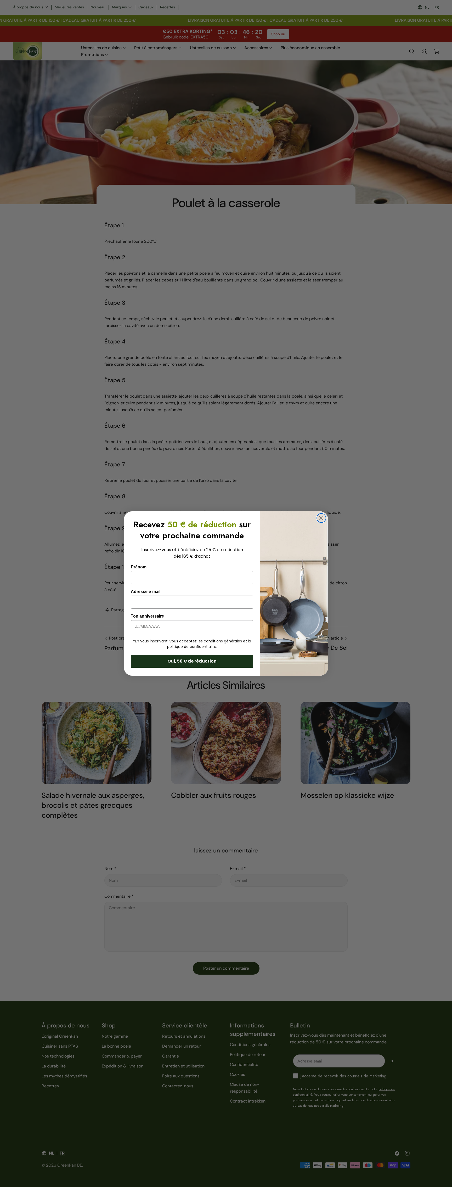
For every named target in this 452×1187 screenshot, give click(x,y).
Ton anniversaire (147, 616)
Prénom (138, 567)
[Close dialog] (321, 518)
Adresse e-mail (145, 591)
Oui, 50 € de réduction (192, 661)
